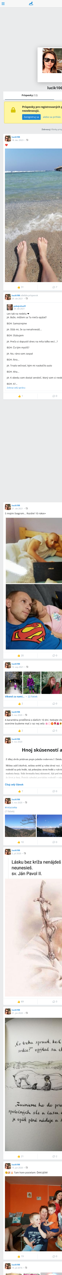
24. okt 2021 (19, 308)
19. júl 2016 (17, 1267)
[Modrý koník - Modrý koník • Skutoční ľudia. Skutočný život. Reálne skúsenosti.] (31, 3)
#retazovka (11, 807)
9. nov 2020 (17, 715)
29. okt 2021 (17, 298)
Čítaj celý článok (14, 784)
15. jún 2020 (17, 1167)
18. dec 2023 (17, 140)
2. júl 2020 (16, 853)
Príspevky (30, 95)
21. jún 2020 (17, 1013)
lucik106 (16, 137)
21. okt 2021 (17, 508)
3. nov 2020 (17, 802)
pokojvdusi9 (20, 306)
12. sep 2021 (17, 667)
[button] (27, 140)
